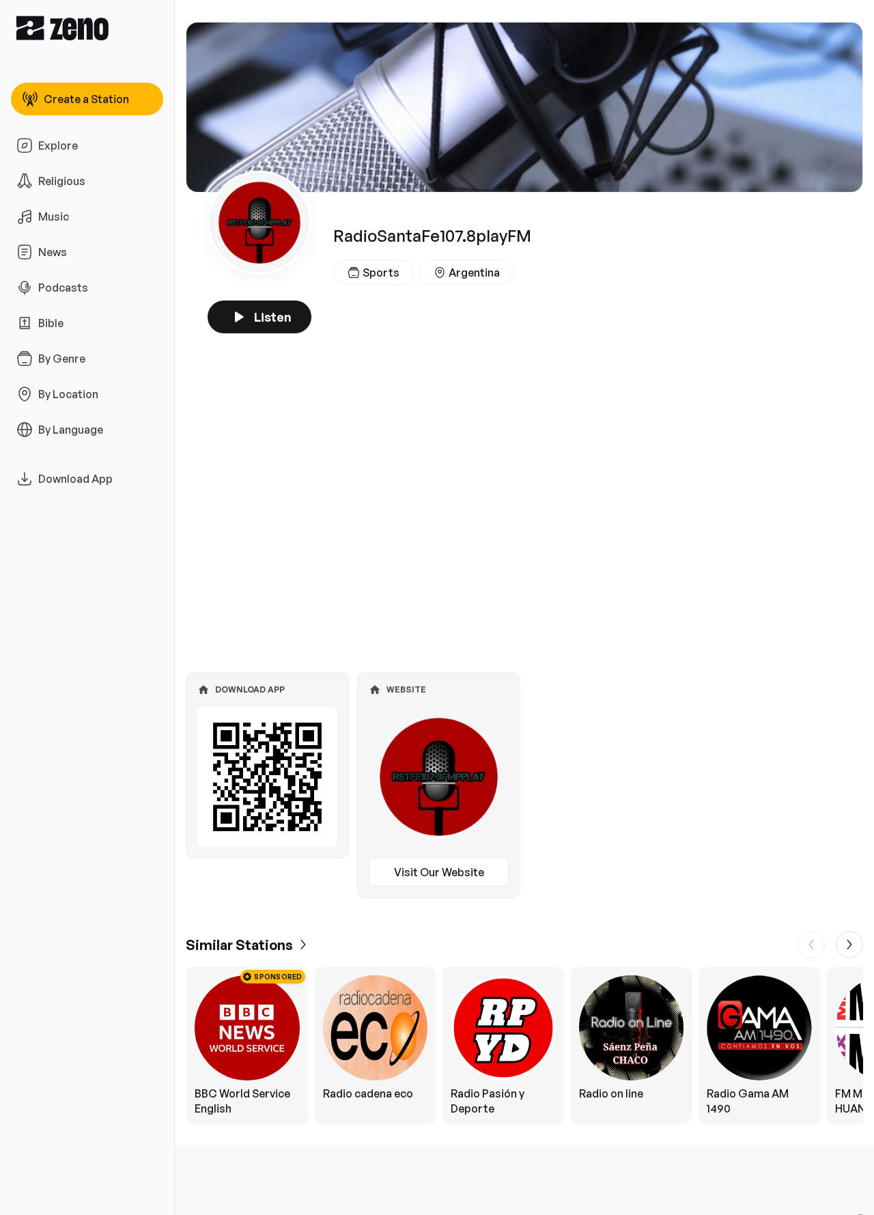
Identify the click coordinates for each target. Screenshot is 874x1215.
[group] (524, 1045)
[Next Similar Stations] (849, 944)
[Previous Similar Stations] (811, 944)
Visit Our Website (439, 872)
